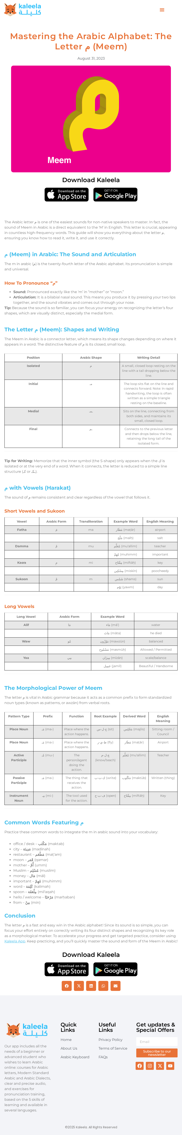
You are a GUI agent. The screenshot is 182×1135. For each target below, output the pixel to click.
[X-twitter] (160, 1066)
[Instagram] (150, 1066)
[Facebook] (140, 1066)
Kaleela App (14, 941)
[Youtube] (170, 1066)
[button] (162, 10)
